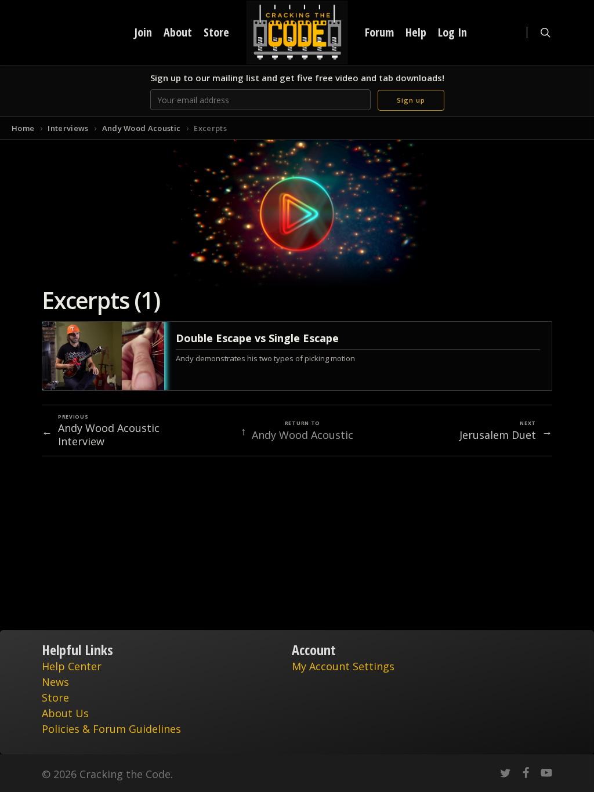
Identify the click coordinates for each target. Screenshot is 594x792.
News (55, 682)
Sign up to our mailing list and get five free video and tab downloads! (297, 77)
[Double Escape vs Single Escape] (297, 356)
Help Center (72, 666)
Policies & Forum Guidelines (111, 729)
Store (55, 697)
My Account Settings (343, 666)
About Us (65, 713)
